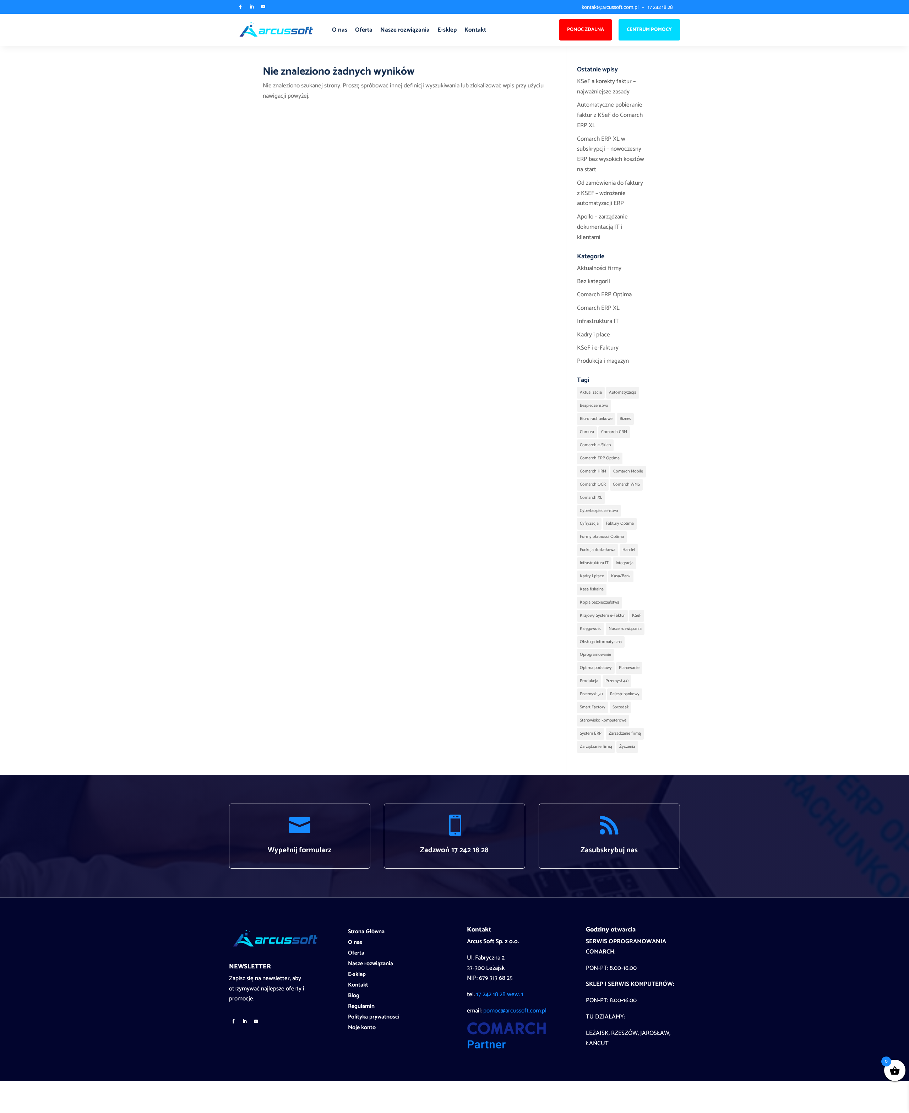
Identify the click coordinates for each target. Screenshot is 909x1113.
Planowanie (629, 667)
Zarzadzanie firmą (625, 733)
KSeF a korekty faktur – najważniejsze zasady (606, 86)
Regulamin (361, 1007)
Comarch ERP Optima (604, 294)
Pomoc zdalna (585, 30)
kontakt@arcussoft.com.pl (610, 7)
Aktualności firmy (599, 268)
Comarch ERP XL (598, 308)
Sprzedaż (620, 707)
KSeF (636, 615)
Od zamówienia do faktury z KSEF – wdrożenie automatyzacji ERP (610, 193)
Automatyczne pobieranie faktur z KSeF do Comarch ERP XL (610, 115)
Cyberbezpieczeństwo (599, 510)
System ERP (591, 733)
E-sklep (447, 30)
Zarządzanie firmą (596, 746)
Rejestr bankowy (624, 694)
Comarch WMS (626, 484)
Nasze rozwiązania (405, 30)
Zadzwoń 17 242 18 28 (454, 850)
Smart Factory (592, 707)
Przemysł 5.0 (591, 694)
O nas (339, 30)
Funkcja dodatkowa (597, 549)
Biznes (625, 418)
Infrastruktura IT (598, 321)
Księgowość (591, 628)
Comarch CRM (614, 431)
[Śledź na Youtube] (263, 6)
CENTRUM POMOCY (649, 30)
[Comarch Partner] (506, 1047)
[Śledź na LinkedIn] (251, 6)
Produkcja (589, 680)
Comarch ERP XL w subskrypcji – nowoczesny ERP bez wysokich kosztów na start (610, 154)
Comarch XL (591, 497)
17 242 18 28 (660, 7)
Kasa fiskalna (592, 589)
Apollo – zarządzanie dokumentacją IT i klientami (602, 227)
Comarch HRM (593, 471)
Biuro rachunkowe (596, 418)
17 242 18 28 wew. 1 (499, 994)
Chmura (587, 431)
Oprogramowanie (595, 654)
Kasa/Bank (621, 576)
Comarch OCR (593, 484)
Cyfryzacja (589, 523)
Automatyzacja (622, 392)
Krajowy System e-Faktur (602, 615)
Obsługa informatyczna (601, 641)
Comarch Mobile (628, 471)
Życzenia (627, 746)
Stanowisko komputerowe (603, 720)
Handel (628, 549)
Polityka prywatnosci (373, 1018)
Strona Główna (366, 932)
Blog (353, 996)
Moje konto (362, 1028)
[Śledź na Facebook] (240, 6)
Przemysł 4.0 (616, 680)
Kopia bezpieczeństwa (599, 602)
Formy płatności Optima (602, 536)
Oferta (363, 30)
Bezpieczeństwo (594, 405)
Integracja (624, 563)
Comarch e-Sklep (595, 445)
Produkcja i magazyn (603, 361)
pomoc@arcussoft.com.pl (514, 1011)
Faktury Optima (620, 523)
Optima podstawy (596, 667)
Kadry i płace (593, 335)
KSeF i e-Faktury (598, 348)
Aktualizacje (591, 392)
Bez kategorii (593, 281)
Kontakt (475, 30)
